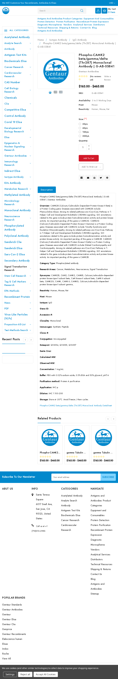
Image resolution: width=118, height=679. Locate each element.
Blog (94, 27)
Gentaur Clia (8, 624)
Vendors (67, 24)
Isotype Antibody (14, 177)
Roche (5, 653)
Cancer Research (13, 67)
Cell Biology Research (11, 90)
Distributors (99, 24)
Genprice (7, 629)
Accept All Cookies (46, 674)
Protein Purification (65, 21)
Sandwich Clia (13, 242)
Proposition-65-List (15, 324)
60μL (85, 128)
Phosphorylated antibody (14, 228)
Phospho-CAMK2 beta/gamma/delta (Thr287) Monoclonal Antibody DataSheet (76, 405)
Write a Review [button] (107, 78)
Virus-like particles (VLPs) (16, 316)
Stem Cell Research (15, 276)
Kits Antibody (12, 183)
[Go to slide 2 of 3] (31, 340)
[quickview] (54, 441)
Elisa (6, 137)
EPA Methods (11, 291)
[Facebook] (81, 178)
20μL (85, 124)
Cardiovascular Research (12, 74)
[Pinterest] (107, 178)
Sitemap (95, 593)
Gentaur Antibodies (15, 155)
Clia (6, 103)
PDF (6, 308)
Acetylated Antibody (17, 37)
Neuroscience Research (12, 218)
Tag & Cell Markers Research (15, 283)
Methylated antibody (17, 195)
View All (6, 658)
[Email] (88, 178)
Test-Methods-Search (16, 330)
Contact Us (85, 27)
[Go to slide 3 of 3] (25, 340)
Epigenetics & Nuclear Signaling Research (14, 146)
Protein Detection (46, 21)
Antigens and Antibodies (50, 30)
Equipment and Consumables (99, 18)
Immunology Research (11, 163)
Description (47, 189)
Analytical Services (82, 24)
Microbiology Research (11, 202)
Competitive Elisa (15, 110)
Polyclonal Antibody (16, 236)
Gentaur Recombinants (14, 634)
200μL (86, 136)
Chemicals (10, 98)
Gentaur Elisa (9, 619)
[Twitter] (101, 178)
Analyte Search (13, 43)
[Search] (82, 10)
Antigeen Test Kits (15, 55)
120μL (85, 131)
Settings (10, 674)
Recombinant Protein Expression (93, 21)
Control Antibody (15, 116)
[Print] (94, 178)
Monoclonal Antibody (17, 210)
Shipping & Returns (68, 27)
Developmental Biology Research (14, 129)
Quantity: (83, 140)
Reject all (25, 674)
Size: (83, 119)
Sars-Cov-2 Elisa (14, 254)
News (7, 302)
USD (111, 2)
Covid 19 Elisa (13, 122)
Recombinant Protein (17, 297)
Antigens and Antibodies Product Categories (60, 18)
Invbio (5, 648)
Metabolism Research (16, 189)
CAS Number (12, 82)
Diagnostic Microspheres (50, 24)
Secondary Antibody (17, 261)
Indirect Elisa (12, 171)
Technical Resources (48, 27)
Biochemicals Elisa (15, 61)
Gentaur (6, 614)
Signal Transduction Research (15, 268)
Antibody (9, 49)
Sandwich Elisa (13, 248)
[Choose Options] (46, 441)
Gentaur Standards (12, 604)
